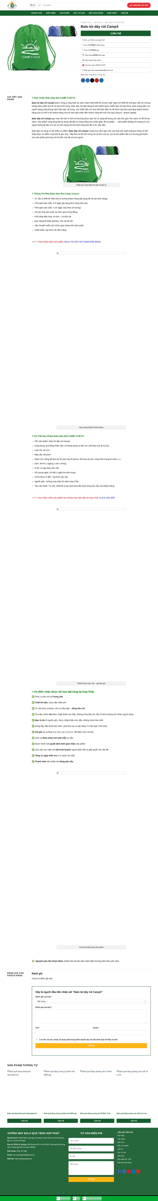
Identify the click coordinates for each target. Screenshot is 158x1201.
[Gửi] (112, 5)
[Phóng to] (10, 67)
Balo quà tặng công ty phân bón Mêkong (60, 1113)
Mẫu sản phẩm (123, 1146)
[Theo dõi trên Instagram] (124, 1171)
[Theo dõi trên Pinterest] (129, 1171)
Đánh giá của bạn (44, 997)
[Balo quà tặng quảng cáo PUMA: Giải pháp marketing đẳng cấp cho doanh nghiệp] (97, 1090)
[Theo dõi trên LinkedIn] (133, 1171)
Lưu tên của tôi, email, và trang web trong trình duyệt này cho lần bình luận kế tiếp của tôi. (78, 1040)
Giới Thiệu (51, 13)
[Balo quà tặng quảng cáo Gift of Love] (134, 1090)
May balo (120, 1156)
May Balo (98, 22)
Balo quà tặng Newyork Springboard (22, 1113)
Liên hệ (120, 1149)
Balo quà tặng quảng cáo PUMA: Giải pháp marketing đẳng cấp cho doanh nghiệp (95, 1113)
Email (96, 1028)
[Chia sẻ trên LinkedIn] (101, 80)
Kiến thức (112, 13)
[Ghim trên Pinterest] (97, 80)
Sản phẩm (64, 13)
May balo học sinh (124, 1159)
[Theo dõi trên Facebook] (120, 1171)
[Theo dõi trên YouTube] (138, 1171)
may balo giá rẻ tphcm (63, 732)
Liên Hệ (124, 13)
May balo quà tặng (124, 1162)
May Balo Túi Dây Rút (115, 22)
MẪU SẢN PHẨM (96, 13)
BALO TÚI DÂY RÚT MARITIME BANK (82, 242)
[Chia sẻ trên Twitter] (87, 80)
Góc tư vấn (79, 13)
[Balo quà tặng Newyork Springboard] (24, 1090)
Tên (38, 1028)
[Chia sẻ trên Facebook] (83, 80)
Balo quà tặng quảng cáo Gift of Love (132, 1113)
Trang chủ (36, 13)
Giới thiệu (121, 1135)
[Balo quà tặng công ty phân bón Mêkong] (61, 1090)
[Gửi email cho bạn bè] (92, 80)
